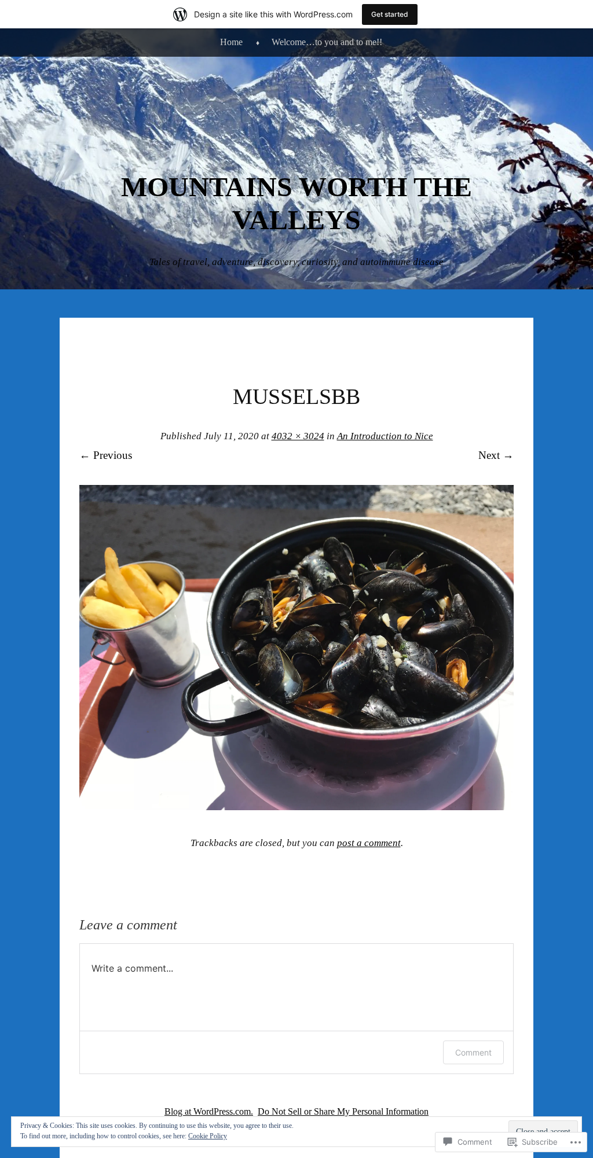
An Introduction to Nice (385, 436)
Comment (473, 1052)
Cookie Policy (207, 1136)
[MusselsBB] (296, 806)
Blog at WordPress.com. (208, 1111)
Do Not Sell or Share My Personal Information (343, 1111)
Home (231, 42)
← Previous (105, 455)
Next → (496, 455)
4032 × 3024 (298, 436)
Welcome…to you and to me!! (327, 42)
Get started (389, 14)
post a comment (369, 842)
